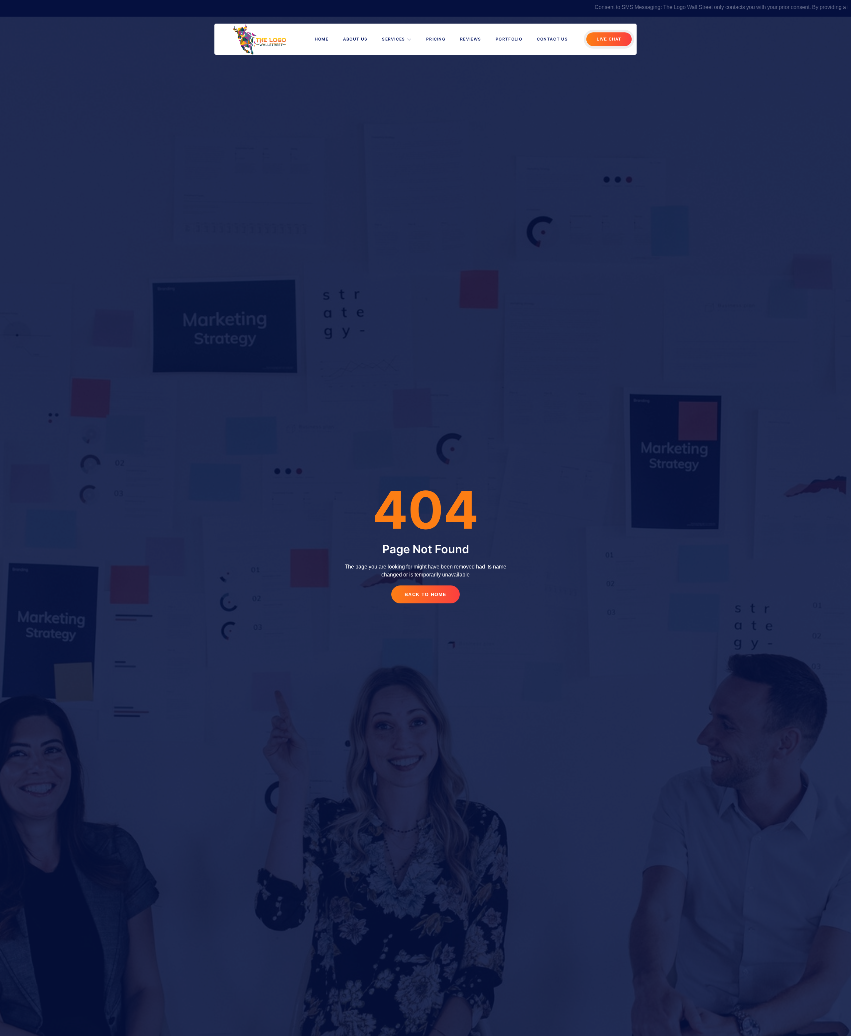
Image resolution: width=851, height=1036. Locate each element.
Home (321, 39)
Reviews (470, 39)
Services (393, 39)
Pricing (435, 39)
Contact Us (552, 39)
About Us (355, 39)
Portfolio (509, 39)
